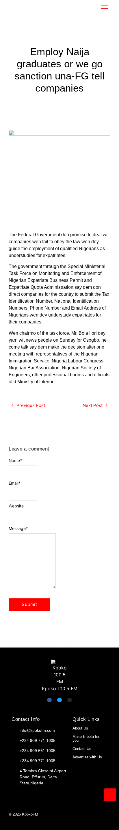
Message (18, 528)
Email (15, 483)
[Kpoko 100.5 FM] (59, 672)
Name (15, 461)
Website (16, 506)
